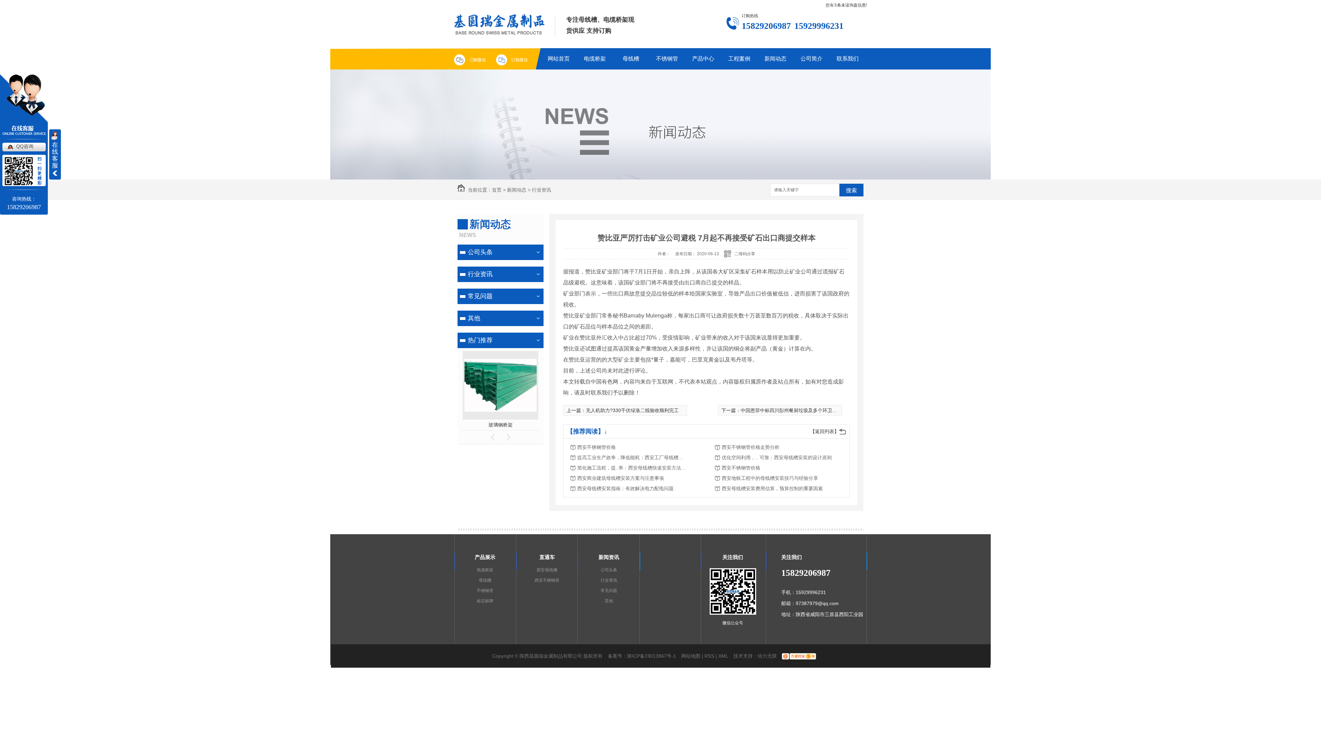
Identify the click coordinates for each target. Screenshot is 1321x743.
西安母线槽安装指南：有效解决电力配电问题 (625, 488)
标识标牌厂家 (500, 425)
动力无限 (767, 656)
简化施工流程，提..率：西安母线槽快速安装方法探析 (632, 468)
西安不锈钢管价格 (596, 447)
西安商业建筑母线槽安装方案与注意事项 (620, 478)
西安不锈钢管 (547, 580)
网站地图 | (692, 656)
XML (723, 656)
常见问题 (480, 296)
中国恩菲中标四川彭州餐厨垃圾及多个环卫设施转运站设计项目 (808, 410)
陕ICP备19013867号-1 (651, 656)
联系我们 (848, 59)
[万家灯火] (799, 656)
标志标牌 (485, 601)
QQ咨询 (24, 146)
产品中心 (703, 59)
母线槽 (631, 59)
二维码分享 (744, 253)
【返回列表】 (824, 431)
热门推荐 (480, 340)
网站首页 (559, 59)
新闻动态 (775, 59)
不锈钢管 (667, 59)
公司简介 (812, 59)
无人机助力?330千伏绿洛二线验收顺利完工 (632, 410)
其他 (474, 318)
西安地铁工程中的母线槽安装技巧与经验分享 (770, 478)
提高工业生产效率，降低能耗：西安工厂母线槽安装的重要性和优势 (632, 457)
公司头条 (480, 252)
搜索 (851, 190)
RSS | (711, 656)
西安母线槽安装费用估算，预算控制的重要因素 (772, 488)
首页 (497, 190)
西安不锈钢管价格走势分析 (751, 447)
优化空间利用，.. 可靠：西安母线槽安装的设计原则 (777, 457)
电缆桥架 (595, 59)
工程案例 (739, 59)
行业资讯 (541, 190)
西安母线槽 (547, 570)
